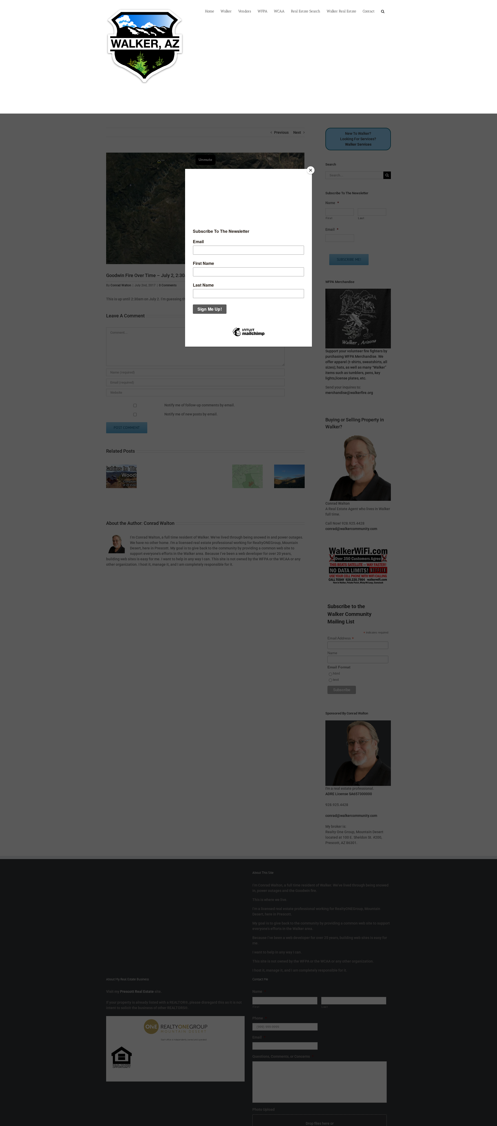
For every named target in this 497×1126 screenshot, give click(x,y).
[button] (382, 11)
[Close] (311, 170)
